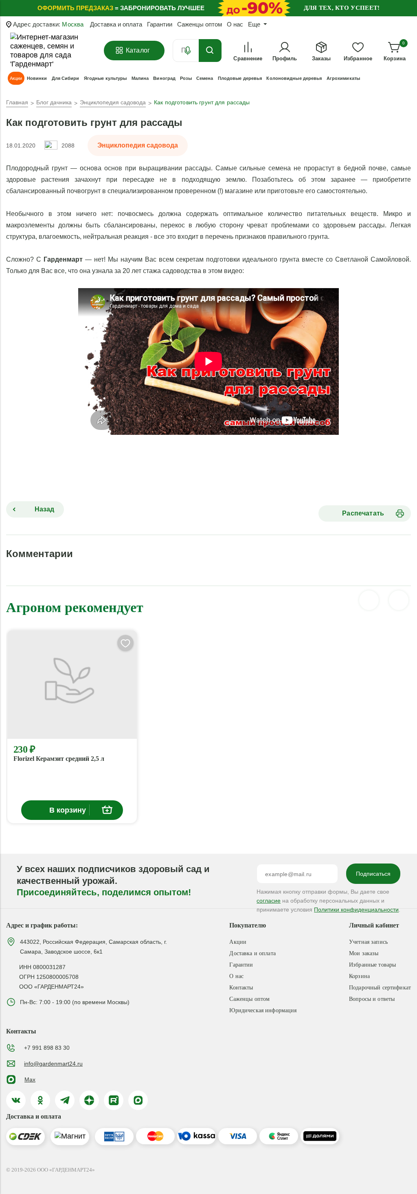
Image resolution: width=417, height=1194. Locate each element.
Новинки (37, 78)
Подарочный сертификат (380, 988)
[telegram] (65, 1100)
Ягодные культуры (105, 78)
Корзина (359, 976)
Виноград (164, 78)
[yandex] (89, 1100)
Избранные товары (372, 965)
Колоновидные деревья (294, 78)
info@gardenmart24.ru (53, 1063)
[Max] (138, 1100)
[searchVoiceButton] (187, 50)
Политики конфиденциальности (356, 909)
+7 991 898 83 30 (47, 1047)
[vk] (16, 1100)
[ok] (40, 1100)
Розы (185, 78)
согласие (269, 900)
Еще (254, 24)
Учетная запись (368, 942)
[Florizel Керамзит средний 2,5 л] (72, 684)
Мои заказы (363, 953)
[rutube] (113, 1100)
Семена (204, 78)
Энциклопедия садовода (137, 145)
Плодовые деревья (240, 78)
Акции (237, 942)
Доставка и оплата (116, 24)
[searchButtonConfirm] (210, 50)
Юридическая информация (262, 1010)
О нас (235, 24)
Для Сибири (65, 78)
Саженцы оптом (199, 24)
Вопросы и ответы (372, 999)
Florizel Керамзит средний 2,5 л (58, 758)
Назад (43, 509)
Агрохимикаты (343, 78)
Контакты (241, 988)
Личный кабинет (374, 925)
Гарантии (159, 24)
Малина (140, 78)
